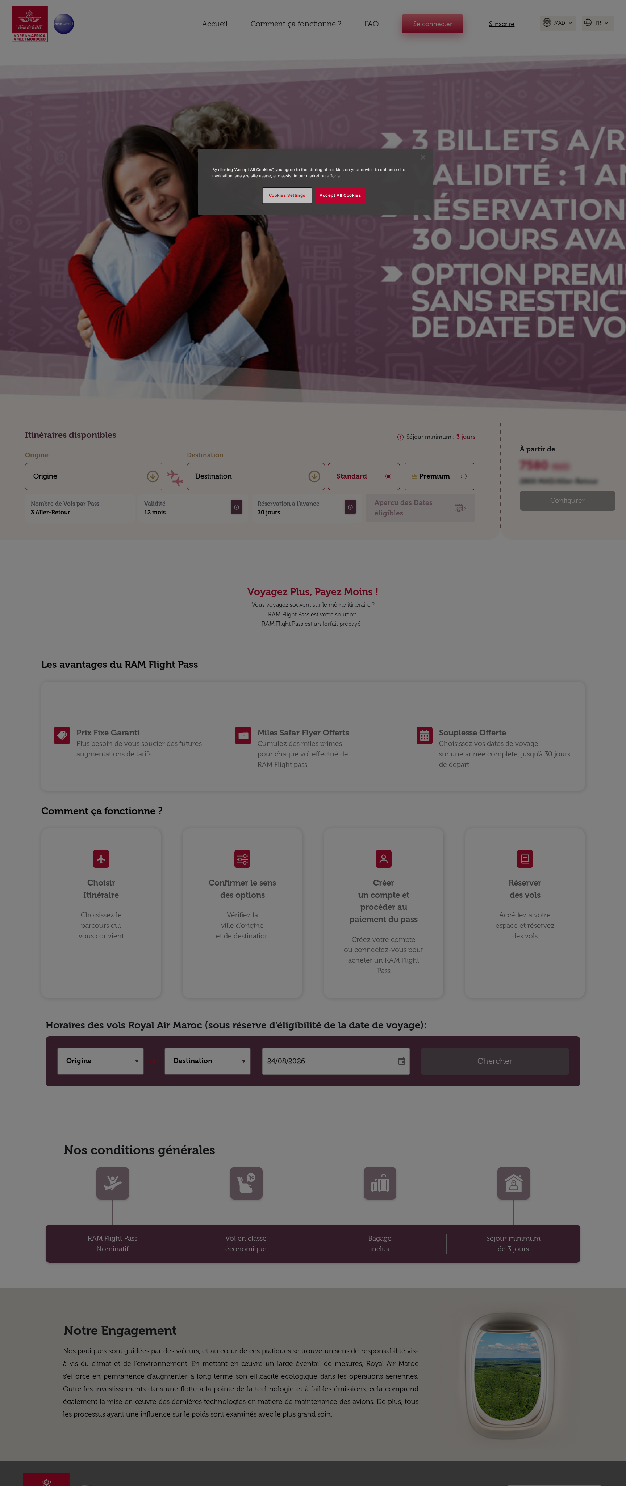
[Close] (423, 157)
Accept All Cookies (340, 195)
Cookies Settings (287, 195)
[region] (315, 182)
